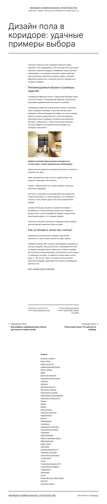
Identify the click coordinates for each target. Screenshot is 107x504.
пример (76, 313)
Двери (43, 373)
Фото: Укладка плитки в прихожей (41, 269)
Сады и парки (46, 444)
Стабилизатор (46, 458)
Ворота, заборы (46, 370)
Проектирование (47, 435)
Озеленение (45, 424)
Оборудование (46, 421)
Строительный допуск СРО (51, 464)
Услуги (43, 475)
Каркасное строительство (50, 398)
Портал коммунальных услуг (41, 310)
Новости (44, 418)
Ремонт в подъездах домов (51, 438)
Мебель (43, 407)
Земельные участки (48, 387)
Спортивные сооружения (50, 455)
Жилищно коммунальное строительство (53, 8)
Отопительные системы (49, 430)
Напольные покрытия (72, 308)
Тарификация (45, 469)
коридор (76, 310)
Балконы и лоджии (48, 358)
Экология (44, 481)
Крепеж (43, 401)
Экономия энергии (47, 484)
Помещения (45, 432)
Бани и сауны (45, 361)
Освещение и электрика (50, 427)
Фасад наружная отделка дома (52, 478)
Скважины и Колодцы (49, 452)
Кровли (43, 404)
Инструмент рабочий (48, 390)
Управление (45, 472)
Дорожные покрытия (48, 375)
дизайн (71, 310)
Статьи (43, 461)
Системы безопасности (49, 449)
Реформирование (47, 441)
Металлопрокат (46, 410)
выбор (66, 310)
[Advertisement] (53, 284)
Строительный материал (50, 467)
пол (72, 313)
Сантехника (45, 447)
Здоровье (44, 384)
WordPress (94, 495)
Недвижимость (46, 415)
